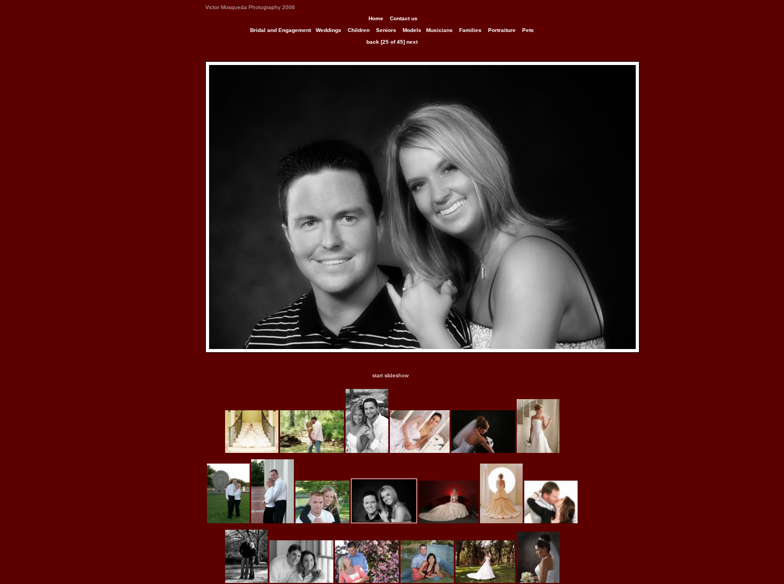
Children (359, 30)
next (412, 42)
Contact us (404, 18)
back (372, 42)
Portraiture (502, 30)
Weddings (328, 30)
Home (376, 18)
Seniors (386, 30)
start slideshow (390, 375)
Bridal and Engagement (280, 30)
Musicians (439, 30)
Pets (528, 30)
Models (412, 30)
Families (470, 30)
